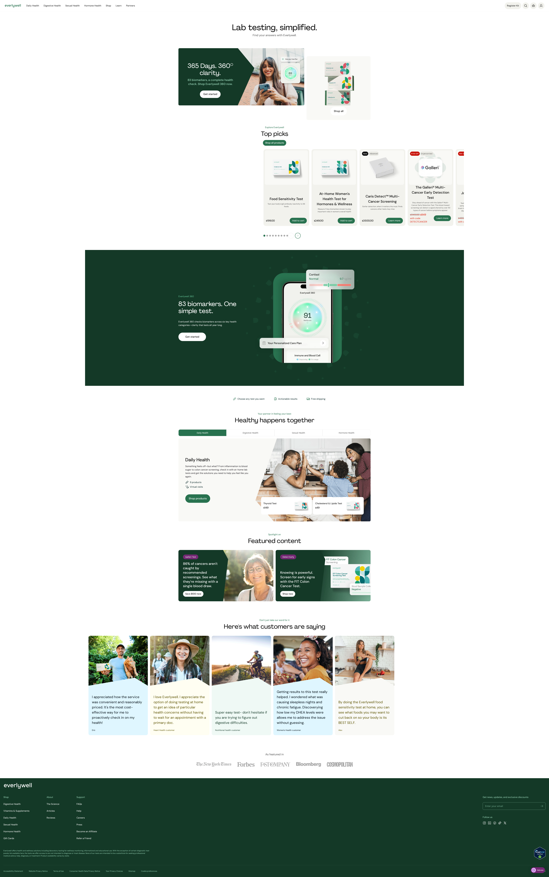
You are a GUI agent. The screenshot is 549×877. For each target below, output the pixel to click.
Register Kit (513, 5)
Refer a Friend (83, 838)
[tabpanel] (274, 479)
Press (79, 824)
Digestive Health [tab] (250, 432)
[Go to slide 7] (281, 236)
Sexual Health (10, 824)
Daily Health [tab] (202, 432)
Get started (210, 94)
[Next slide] (298, 236)
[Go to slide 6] (279, 236)
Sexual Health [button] (72, 5)
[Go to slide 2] (267, 236)
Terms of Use (58, 871)
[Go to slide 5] (276, 236)
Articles (51, 810)
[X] (505, 823)
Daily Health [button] (32, 5)
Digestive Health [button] (52, 5)
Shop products (198, 498)
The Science (53, 804)
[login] (541, 5)
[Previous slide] (291, 236)
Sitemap (132, 871)
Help (78, 810)
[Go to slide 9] (287, 236)
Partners (130, 5)
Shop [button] (108, 5)
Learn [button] (119, 5)
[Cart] (533, 5)
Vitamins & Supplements (16, 810)
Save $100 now (193, 593)
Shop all (338, 111)
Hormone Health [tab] (346, 432)
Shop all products (274, 142)
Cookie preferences (149, 871)
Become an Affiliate (86, 831)
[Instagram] (484, 823)
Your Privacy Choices (114, 871)
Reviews (51, 817)
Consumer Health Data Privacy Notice (84, 871)
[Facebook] (494, 823)
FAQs (79, 804)
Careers (80, 817)
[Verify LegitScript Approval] (540, 853)
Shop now (288, 593)
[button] (542, 806)
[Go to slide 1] (264, 236)
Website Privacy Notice (38, 871)
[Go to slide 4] (273, 236)
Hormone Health (11, 831)
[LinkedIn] (489, 823)
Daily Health (9, 817)
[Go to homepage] (13, 5)
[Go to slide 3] (270, 236)
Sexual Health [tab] (298, 432)
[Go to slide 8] (284, 236)
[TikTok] (500, 823)
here (22, 853)
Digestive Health (12, 804)
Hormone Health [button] (92, 5)
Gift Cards (8, 838)
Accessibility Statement (13, 871)
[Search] (525, 5)
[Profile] (541, 5)
